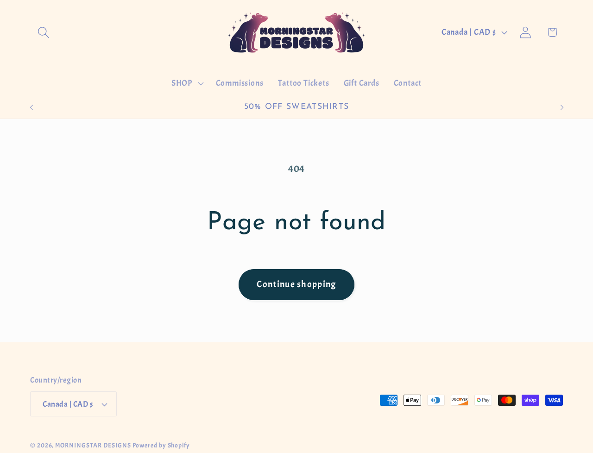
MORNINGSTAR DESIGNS (93, 445)
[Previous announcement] (31, 107)
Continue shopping (296, 284)
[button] (43, 32)
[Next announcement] (562, 107)
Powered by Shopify (161, 445)
